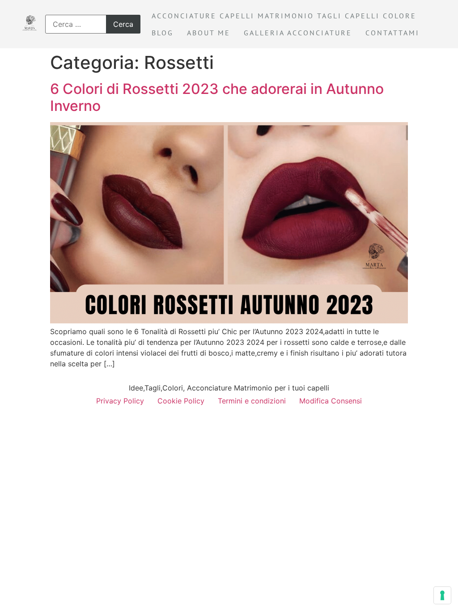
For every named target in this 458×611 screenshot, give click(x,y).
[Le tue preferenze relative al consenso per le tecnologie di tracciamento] (442, 595)
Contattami (392, 32)
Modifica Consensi (330, 400)
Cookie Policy (180, 400)
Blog (163, 32)
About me (208, 32)
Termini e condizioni (252, 400)
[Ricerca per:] (92, 24)
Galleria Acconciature (298, 32)
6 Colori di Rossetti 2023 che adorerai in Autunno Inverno (217, 97)
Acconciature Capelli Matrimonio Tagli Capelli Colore (284, 15)
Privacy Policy (120, 400)
